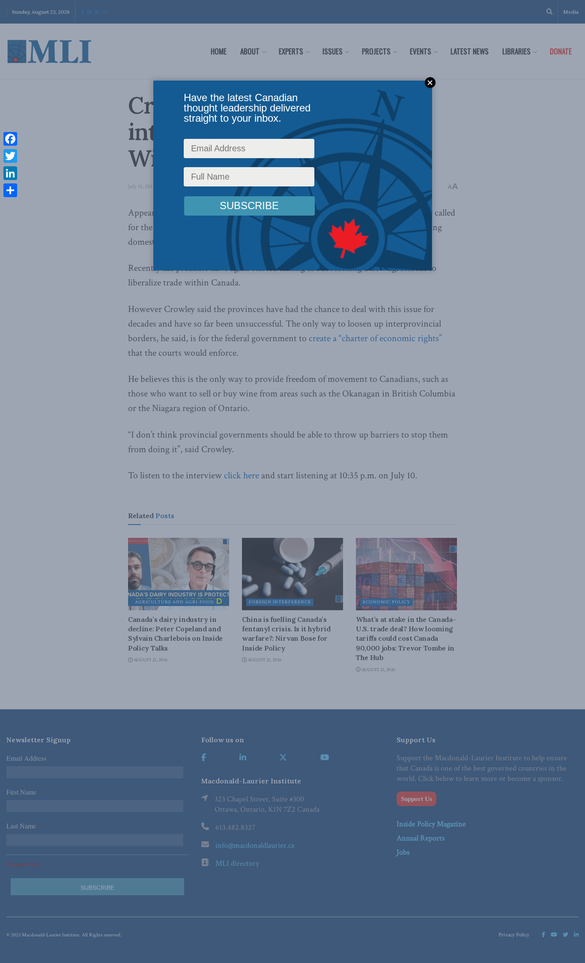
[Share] (10, 190)
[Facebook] (10, 138)
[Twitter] (10, 156)
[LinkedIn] (10, 173)
